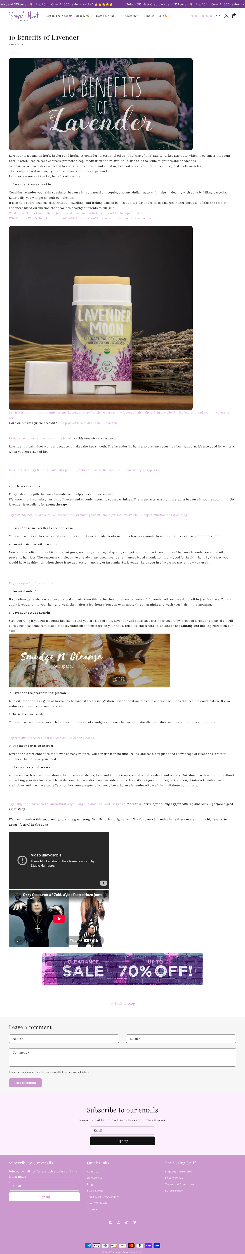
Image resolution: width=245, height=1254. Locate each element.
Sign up (122, 1141)
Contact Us (94, 1177)
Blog (90, 1184)
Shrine (139, 1252)
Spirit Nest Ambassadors (103, 1196)
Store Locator (96, 1190)
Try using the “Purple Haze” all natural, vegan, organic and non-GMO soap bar (67, 804)
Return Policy (174, 1190)
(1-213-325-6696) (202, 15)
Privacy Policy (174, 1177)
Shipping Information (179, 1171)
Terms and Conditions (179, 1184)
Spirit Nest (116, 1252)
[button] (218, 16)
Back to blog (124, 1003)
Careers (92, 1209)
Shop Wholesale (97, 1203)
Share (17, 53)
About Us (93, 1171)
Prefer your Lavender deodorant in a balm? (40, 438)
